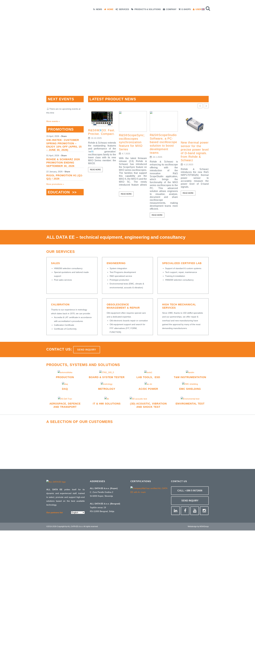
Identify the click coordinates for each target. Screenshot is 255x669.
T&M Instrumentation (190, 377)
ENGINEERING (116, 263)
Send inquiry (86, 349)
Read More (95, 170)
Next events (61, 99)
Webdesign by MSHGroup (198, 526)
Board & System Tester (107, 377)
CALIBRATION (60, 304)
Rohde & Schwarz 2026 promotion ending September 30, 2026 (63, 162)
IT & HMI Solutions (107, 403)
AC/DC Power (148, 389)
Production (65, 377)
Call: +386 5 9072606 (189, 490)
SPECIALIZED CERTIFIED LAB (182, 263)
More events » (53, 121)
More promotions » (55, 184)
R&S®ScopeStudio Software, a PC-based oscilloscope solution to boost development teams (163, 143)
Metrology (106, 389)
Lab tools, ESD (148, 377)
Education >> (62, 192)
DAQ (65, 389)
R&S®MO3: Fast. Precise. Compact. (101, 132)
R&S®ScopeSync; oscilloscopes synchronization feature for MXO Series (132, 142)
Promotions (61, 129)
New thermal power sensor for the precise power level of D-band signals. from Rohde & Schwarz (195, 151)
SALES (55, 263)
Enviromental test (190, 403)
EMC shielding (190, 389)
